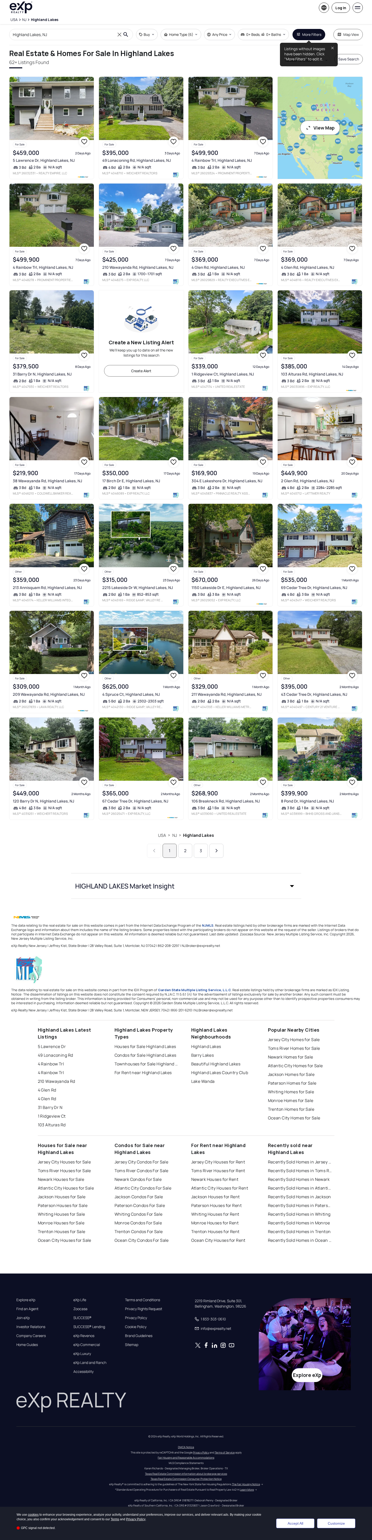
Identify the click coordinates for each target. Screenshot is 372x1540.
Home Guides (27, 1344)
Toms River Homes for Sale (294, 1048)
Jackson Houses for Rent (215, 1197)
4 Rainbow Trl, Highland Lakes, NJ (221, 160)
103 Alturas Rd (52, 1125)
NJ (174, 835)
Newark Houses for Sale (61, 1179)
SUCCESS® (82, 1318)
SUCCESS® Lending (89, 1327)
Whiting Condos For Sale (139, 1214)
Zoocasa (80, 1309)
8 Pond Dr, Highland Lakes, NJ (307, 801)
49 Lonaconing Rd (55, 1055)
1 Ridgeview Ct (52, 1116)
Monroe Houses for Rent (215, 1223)
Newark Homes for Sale (290, 1057)
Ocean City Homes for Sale (294, 1118)
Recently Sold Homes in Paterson (300, 1205)
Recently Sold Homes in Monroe (299, 1223)
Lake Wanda (203, 1081)
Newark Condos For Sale (138, 1179)
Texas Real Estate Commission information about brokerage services (186, 1473)
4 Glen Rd (47, 1090)
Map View (351, 34)
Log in (340, 7)
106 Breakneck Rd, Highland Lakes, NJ (225, 801)
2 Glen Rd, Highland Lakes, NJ (307, 481)
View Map (324, 128)
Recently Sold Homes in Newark (299, 1179)
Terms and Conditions (142, 1300)
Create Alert (141, 370)
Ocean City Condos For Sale (142, 1240)
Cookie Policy (135, 1327)
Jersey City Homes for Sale (294, 1039)
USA (162, 835)
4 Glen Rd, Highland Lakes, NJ (218, 267)
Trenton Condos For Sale (139, 1231)
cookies (33, 1514)
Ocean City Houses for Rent (218, 1240)
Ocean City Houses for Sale (64, 1240)
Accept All (295, 1523)
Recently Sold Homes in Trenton (299, 1231)
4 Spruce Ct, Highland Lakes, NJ (131, 694)
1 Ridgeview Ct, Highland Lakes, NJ (222, 374)
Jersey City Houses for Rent (218, 1162)
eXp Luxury (82, 1353)
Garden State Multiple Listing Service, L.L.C (194, 990)
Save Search (348, 59)
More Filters (311, 34)
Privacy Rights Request (143, 1309)
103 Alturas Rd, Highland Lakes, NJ (312, 374)
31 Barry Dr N (50, 1107)
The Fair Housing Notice (246, 1484)
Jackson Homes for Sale (291, 1074)
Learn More (247, 1489)
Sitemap (131, 1344)
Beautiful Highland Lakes (216, 1064)
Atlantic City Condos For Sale (143, 1188)
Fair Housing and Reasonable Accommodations (186, 1457)
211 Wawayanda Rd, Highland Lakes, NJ (226, 694)
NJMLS (207, 925)
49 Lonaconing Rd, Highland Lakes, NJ (136, 160)
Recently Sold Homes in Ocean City (300, 1240)
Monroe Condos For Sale (138, 1223)
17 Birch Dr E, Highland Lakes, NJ (131, 481)
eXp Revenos (83, 1336)
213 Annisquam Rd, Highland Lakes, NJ (47, 587)
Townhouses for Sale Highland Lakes (146, 1064)
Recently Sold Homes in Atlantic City (300, 1188)
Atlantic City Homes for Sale (295, 1065)
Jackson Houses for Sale (62, 1197)
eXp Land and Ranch (89, 1362)
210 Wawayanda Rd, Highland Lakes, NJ (137, 267)
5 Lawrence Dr (52, 1046)
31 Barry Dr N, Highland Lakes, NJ (42, 374)
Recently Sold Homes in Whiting (299, 1214)
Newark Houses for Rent (215, 1179)
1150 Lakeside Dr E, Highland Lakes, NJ (226, 587)
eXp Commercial (86, 1344)
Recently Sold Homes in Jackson (299, 1197)
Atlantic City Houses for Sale (66, 1188)
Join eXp (23, 1318)
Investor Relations (30, 1327)
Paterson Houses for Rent (216, 1205)
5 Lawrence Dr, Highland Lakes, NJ (44, 160)
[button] (186, 886)
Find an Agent (27, 1309)
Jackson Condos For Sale (139, 1197)
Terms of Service (225, 1452)
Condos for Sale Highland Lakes (145, 1055)
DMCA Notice (186, 1447)
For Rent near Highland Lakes (143, 1072)
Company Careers (31, 1336)
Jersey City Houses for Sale (64, 1162)
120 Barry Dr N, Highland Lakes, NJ (43, 801)
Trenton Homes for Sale (291, 1109)
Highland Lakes (198, 835)
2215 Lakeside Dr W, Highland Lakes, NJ (137, 587)
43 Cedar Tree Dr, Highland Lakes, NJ (314, 694)
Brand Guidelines (138, 1336)
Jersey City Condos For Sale (141, 1162)
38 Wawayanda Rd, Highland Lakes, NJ (47, 481)
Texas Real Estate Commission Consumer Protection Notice (186, 1479)
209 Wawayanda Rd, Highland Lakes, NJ (49, 694)
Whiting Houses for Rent (215, 1214)
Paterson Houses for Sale (63, 1205)
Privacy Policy (136, 1318)
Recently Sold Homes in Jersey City (300, 1162)
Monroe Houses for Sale (61, 1223)
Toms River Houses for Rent (218, 1170)
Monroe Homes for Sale (290, 1100)
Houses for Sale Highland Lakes (145, 1046)
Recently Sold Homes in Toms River (300, 1170)
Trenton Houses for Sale (61, 1231)
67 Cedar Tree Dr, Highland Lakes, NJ (135, 801)
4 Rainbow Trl (51, 1064)
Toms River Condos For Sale (141, 1170)
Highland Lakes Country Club (219, 1072)
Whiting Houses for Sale (61, 1214)
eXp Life (79, 1300)
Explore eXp (25, 1300)
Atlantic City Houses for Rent (219, 1188)
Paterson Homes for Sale (292, 1083)
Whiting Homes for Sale (291, 1092)
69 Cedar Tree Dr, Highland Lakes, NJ (314, 587)
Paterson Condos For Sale (140, 1205)
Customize (336, 1523)
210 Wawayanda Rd (56, 1081)
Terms (115, 1519)
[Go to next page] (216, 851)
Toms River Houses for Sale (64, 1170)
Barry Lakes (202, 1055)
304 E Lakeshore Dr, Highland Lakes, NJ (226, 481)
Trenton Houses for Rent (215, 1231)
